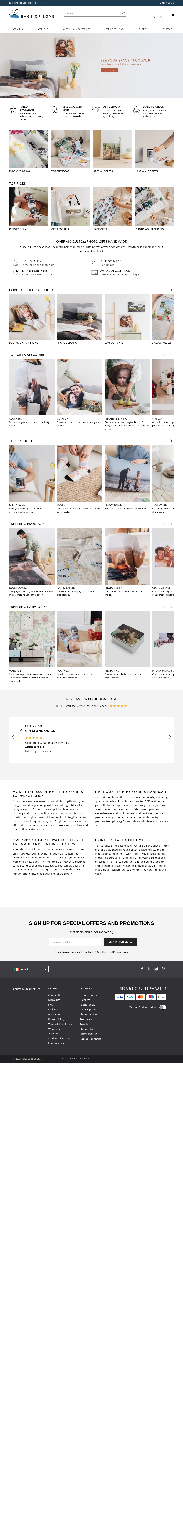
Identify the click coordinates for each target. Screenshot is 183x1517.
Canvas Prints (114, 343)
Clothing (15, 418)
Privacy (73, 1058)
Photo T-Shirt (114, 588)
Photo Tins (112, 670)
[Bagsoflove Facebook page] (142, 969)
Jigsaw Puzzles (88, 1033)
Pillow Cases (113, 505)
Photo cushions (89, 1014)
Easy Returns (56, 1014)
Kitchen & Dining (116, 418)
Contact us (167, 3)
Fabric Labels (66, 588)
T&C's (63, 1058)
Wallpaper (16, 670)
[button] (13, 737)
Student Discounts (59, 1038)
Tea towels (86, 1019)
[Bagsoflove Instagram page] (156, 969)
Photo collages (88, 1029)
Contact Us (54, 995)
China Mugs (17, 505)
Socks (61, 505)
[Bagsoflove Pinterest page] (163, 969)
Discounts (54, 999)
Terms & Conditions (60, 1024)
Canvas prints (88, 1009)
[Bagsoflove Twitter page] (149, 969)
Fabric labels (87, 1004)
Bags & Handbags (90, 1039)
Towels (84, 1024)
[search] (123, 14)
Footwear (63, 670)
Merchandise (56, 1043)
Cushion (62, 418)
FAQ (50, 1004)
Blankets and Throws (23, 343)
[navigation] (31, 969)
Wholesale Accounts (54, 1031)
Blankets (85, 999)
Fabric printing (89, 995)
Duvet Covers (18, 588)
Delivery (53, 1009)
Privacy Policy (56, 1019)
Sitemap (84, 1058)
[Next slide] (171, 290)
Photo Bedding (67, 343)
